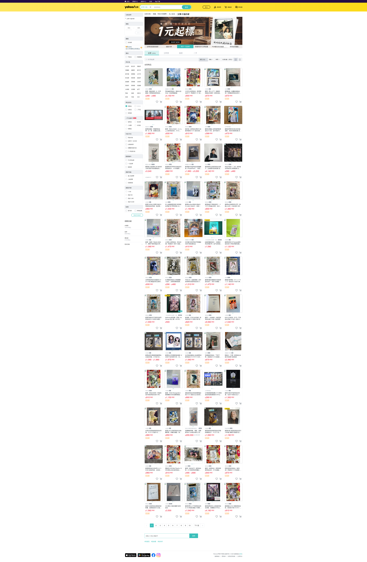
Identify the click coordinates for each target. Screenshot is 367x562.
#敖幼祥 (160, 541)
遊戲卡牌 (169, 47)
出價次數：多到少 (227, 59)
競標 (181, 53)
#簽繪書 (153, 541)
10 (189, 525)
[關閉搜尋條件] (150, 7)
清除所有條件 (137, 215)
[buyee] (134, 47)
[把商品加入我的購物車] (161, 102)
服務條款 (217, 556)
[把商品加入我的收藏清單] (157, 102)
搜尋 (193, 536)
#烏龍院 (147, 541)
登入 (206, 7)
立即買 (166, 53)
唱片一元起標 (185, 47)
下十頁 (196, 525)
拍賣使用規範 (231, 556)
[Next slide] (161, 77)
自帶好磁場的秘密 (152, 47)
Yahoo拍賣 (131, 7)
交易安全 (239, 556)
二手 (195, 53)
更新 (241, 554)
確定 (138, 32)
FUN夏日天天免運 (218, 47)
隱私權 (224, 556)
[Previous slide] (146, 77)
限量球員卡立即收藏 (201, 46)
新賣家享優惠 (234, 47)
